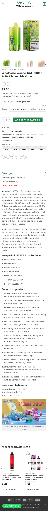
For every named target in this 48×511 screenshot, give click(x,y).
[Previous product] (8, 84)
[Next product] (4, 84)
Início (4, 70)
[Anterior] (5, 35)
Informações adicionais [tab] (14, 178)
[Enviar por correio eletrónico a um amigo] (16, 157)
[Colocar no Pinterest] (21, 157)
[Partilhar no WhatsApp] (4, 157)
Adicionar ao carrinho (27, 120)
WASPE (11, 135)
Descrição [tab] (8, 174)
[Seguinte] (42, 35)
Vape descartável (16, 70)
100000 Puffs (28, 137)
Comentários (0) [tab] (10, 182)
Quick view (10, 489)
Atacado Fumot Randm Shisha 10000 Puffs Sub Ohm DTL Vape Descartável (34, 479)
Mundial (25, 505)
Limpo (44, 105)
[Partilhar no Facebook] (8, 157)
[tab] (24, 186)
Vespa (5, 191)
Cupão (33, 505)
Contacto (41, 505)
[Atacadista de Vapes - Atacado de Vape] (24, 4)
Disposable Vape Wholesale (12, 137)
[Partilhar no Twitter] (12, 157)
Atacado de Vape (36, 135)
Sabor (4, 109)
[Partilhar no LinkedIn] (25, 157)
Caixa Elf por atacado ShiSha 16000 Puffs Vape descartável (11, 478)
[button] (3, 4)
